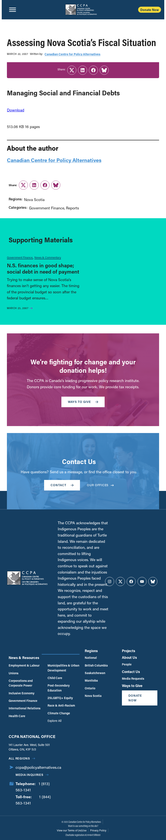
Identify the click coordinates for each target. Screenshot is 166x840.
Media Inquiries (29, 775)
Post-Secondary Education (59, 687)
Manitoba (91, 680)
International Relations (24, 708)
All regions (19, 758)
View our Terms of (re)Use (71, 830)
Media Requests (133, 678)
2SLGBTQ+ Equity (60, 698)
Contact (58, 485)
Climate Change (59, 713)
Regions (91, 650)
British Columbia (96, 665)
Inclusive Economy (21, 693)
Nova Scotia (34, 199)
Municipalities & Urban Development (63, 667)
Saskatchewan (95, 673)
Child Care (55, 678)
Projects (128, 650)
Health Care (17, 716)
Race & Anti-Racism (61, 705)
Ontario (90, 688)
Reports (72, 207)
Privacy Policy (98, 830)
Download (15, 110)
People (127, 664)
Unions (13, 673)
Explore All (54, 721)
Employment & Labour (24, 665)
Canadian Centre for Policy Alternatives (72, 54)
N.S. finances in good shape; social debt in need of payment (43, 268)
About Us (129, 657)
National (91, 658)
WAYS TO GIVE (79, 402)
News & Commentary (47, 257)
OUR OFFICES (98, 485)
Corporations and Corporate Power (21, 683)
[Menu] (12, 9)
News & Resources (24, 657)
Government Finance (46, 207)
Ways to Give (132, 685)
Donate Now (149, 10)
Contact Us (131, 671)
